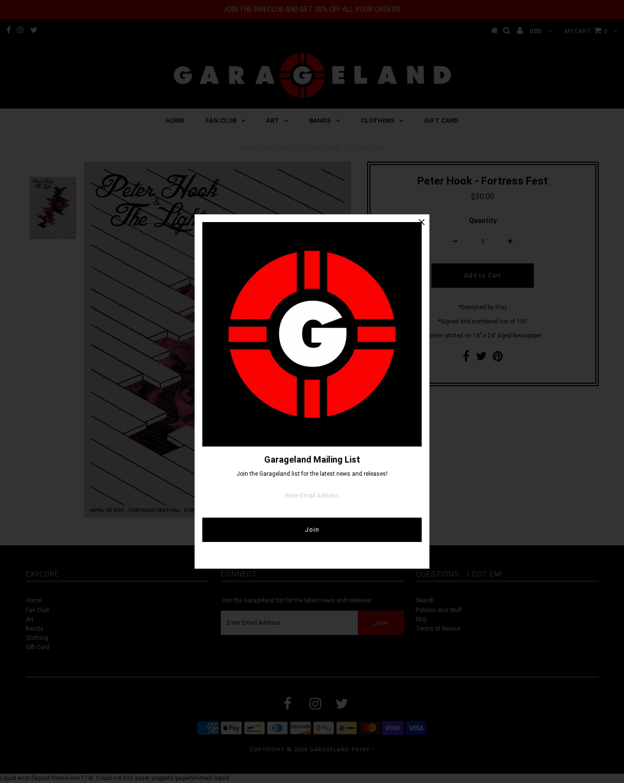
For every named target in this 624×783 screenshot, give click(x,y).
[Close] (421, 222)
